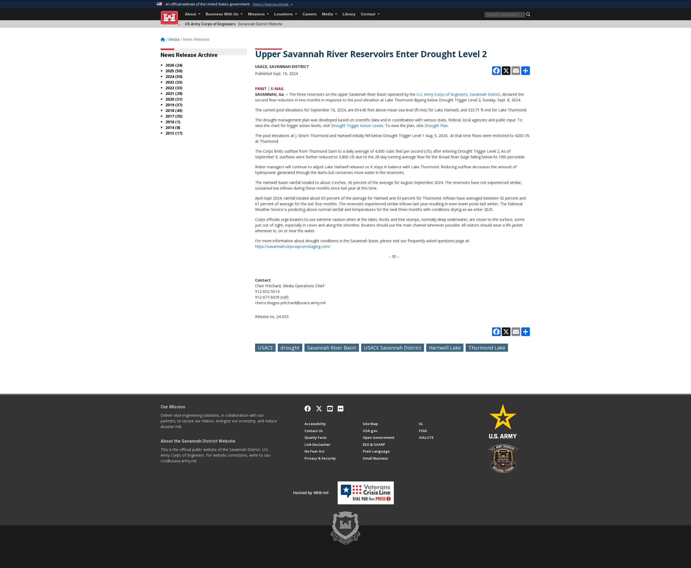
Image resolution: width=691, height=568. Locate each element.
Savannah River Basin (331, 347)
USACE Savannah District (392, 347)
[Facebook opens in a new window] (307, 408)
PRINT (261, 88)
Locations (284, 14)
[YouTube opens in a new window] (330, 408)
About (191, 14)
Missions (257, 14)
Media (328, 14)
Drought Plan (436, 125)
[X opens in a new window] (319, 408)
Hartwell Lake (445, 347)
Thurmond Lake (486, 347)
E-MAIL (277, 88)
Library (349, 14)
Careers (310, 14)
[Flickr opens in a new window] (340, 408)
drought (290, 347)
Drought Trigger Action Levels (357, 125)
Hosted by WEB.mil (310, 492)
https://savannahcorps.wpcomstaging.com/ (292, 246)
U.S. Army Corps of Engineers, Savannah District (458, 94)
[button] (273, 4)
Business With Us (222, 14)
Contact (369, 14)
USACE (265, 347)
